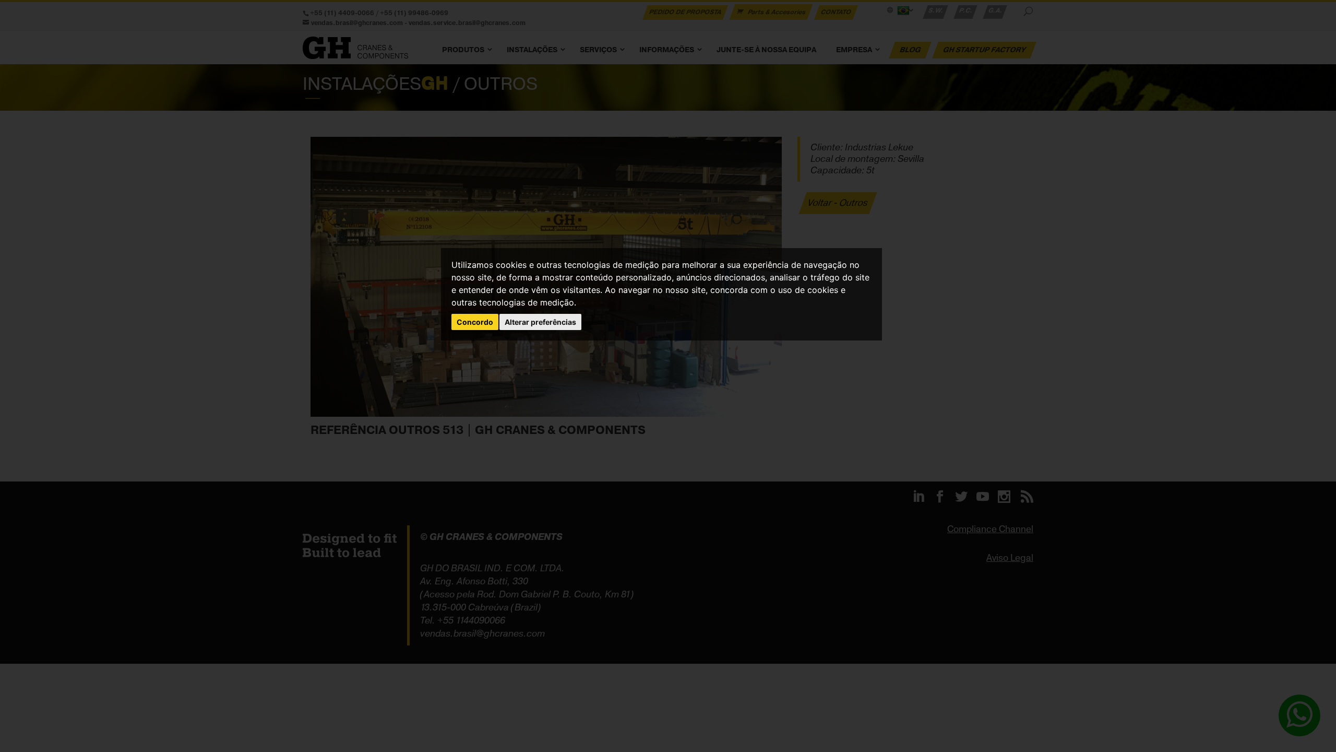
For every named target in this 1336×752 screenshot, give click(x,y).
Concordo (475, 322)
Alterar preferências (540, 322)
